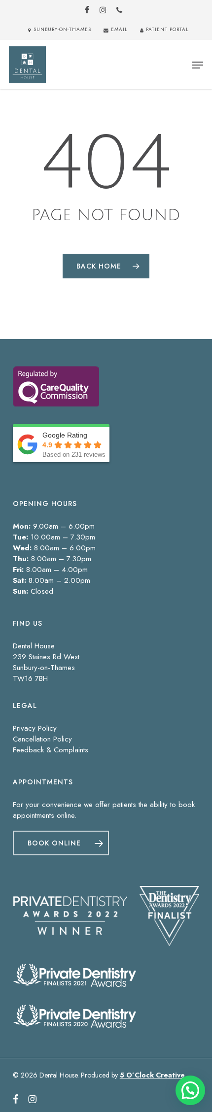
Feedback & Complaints (50, 749)
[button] (197, 65)
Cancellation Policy (42, 739)
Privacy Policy (35, 728)
